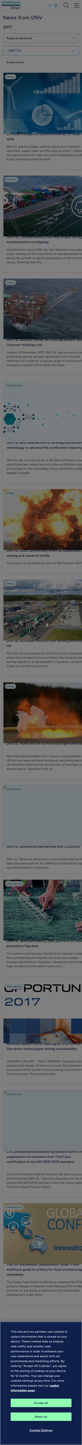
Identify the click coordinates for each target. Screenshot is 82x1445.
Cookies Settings (41, 1430)
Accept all (41, 1403)
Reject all (41, 1416)
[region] (41, 1383)
